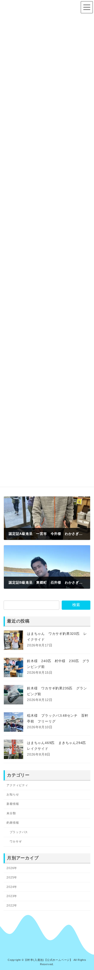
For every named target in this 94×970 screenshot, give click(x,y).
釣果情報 (13, 822)
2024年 (12, 886)
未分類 (11, 813)
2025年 (12, 877)
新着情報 (13, 804)
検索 (76, 605)
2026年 (12, 868)
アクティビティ (17, 785)
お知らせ (13, 794)
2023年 (12, 896)
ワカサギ (16, 841)
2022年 (12, 905)
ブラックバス (19, 832)
